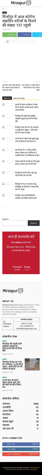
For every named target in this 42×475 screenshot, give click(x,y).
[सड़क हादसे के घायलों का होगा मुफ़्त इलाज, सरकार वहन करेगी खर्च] (8, 164)
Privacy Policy (12, 469)
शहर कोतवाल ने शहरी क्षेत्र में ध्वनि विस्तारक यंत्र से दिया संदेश (31, 87)
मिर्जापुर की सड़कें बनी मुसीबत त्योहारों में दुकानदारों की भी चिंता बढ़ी (26, 118)
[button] (4, 3)
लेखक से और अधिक (19, 98)
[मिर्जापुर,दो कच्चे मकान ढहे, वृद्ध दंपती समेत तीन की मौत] (8, 175)
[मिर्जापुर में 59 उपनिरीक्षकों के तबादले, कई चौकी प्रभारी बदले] (8, 198)
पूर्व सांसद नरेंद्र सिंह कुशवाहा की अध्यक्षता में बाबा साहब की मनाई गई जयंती (11, 87)
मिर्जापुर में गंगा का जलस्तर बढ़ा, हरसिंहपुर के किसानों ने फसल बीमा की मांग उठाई (27, 187)
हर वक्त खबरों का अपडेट (21, 250)
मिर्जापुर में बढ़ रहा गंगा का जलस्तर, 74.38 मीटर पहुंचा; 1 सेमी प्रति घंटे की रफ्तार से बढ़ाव (27, 130)
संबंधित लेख (7, 98)
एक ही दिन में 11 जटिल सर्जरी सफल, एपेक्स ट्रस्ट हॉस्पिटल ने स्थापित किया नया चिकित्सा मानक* (27, 153)
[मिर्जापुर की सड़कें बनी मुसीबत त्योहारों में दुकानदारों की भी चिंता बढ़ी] (8, 119)
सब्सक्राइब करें (34, 454)
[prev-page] (3, 206)
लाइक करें (35, 444)
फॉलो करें (35, 449)
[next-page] (7, 206)
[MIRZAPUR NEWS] (21, 291)
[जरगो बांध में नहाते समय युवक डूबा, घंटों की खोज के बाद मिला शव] (8, 141)
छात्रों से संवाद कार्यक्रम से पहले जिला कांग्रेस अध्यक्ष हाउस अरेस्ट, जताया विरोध (27, 107)
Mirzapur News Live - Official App (21, 247)
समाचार (4, 12)
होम (3, 9)
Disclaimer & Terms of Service (27, 469)
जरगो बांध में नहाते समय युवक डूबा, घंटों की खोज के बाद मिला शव (11, 383)
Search (5, 219)
